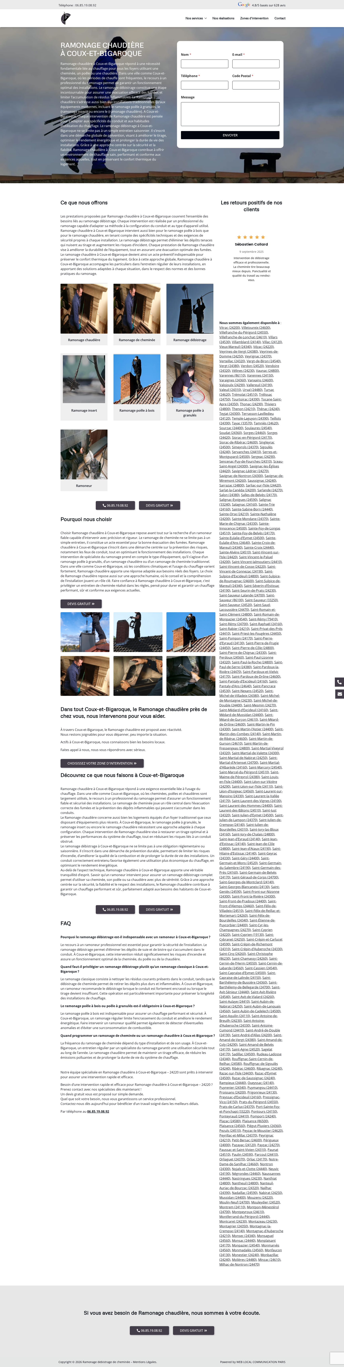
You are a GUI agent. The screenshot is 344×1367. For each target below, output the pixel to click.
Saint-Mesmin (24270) (260, 705)
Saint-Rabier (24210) (234, 629)
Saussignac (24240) (262, 480)
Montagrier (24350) (233, 1226)
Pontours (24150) (264, 1111)
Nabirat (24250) (270, 1193)
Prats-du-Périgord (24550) (258, 1102)
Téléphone (190, 76)
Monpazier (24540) (246, 1245)
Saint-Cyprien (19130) (248, 934)
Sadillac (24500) (243, 1054)
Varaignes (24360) (232, 380)
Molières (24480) (244, 1259)
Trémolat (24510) (244, 394)
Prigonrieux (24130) (262, 1092)
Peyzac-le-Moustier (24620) (262, 1130)
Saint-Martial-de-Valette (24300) (255, 753)
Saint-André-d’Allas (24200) (252, 1035)
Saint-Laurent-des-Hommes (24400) (246, 805)
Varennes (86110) (232, 375)
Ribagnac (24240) (269, 1068)
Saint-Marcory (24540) (265, 767)
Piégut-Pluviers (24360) (264, 1126)
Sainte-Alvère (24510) (235, 552)
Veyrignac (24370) (258, 356)
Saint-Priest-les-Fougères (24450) (256, 633)
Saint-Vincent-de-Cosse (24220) (242, 566)
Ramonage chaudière (84, 340)
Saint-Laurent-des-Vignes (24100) (256, 801)
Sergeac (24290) (263, 456)
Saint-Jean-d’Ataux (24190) (251, 848)
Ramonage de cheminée (137, 340)
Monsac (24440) (243, 1240)
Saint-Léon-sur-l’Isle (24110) (252, 786)
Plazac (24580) (230, 1121)
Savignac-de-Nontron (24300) (241, 476)
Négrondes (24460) (246, 1173)
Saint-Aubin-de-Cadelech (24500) (256, 1011)
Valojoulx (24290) (232, 385)
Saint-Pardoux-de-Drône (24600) (256, 676)
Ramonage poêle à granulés (190, 412)
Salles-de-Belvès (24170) (259, 495)
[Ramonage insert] (84, 379)
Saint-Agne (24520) (246, 1049)
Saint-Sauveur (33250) (261, 600)
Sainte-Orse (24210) (234, 514)
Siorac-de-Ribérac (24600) (238, 442)
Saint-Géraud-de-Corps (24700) (255, 877)
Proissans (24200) (232, 1092)
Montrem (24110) (232, 1207)
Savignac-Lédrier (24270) (250, 471)
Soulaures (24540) (258, 428)
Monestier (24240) (245, 1255)
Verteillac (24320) (232, 361)
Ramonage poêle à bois (136, 410)
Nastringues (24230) (247, 1178)
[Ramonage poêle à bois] (136, 379)
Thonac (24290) (251, 404)
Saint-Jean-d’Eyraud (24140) (239, 839)
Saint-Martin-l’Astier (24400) (252, 729)
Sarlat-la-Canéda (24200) (237, 490)
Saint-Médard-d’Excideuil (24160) (243, 710)
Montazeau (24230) (262, 1221)
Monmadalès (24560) (247, 1250)
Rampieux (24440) (232, 1083)
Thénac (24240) (268, 409)
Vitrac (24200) (229, 327)
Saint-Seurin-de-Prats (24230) (254, 590)
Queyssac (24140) (261, 1083)
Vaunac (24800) (267, 370)
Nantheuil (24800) (245, 1183)
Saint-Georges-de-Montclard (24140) (246, 882)
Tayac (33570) (242, 423)
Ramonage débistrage (189, 340)
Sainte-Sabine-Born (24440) (252, 509)
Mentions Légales (144, 1362)
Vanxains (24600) (260, 380)
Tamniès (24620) (266, 423)
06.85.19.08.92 (85, 5)
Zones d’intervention (254, 18)
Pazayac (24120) (244, 1145)
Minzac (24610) (269, 1259)
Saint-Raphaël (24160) (266, 624)
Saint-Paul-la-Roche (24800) (252, 662)
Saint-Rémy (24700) (233, 624)
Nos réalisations (223, 18)
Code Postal (242, 76)
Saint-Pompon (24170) (236, 638)
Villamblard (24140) (246, 342)
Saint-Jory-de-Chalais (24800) (253, 834)
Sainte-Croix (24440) (259, 547)
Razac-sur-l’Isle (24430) (236, 1073)
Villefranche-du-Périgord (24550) (243, 332)
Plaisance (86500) (255, 1121)
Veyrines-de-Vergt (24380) (238, 351)
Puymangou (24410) (262, 1087)
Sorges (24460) (254, 433)
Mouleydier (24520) (265, 1202)
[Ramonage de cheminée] (136, 309)
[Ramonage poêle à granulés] (189, 379)
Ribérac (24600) (243, 1068)
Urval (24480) (252, 390)
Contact (280, 18)
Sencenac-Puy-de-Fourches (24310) (245, 461)
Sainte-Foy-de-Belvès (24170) (253, 533)
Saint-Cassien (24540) (261, 968)
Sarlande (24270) (269, 490)
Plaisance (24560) (232, 1126)
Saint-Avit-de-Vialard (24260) (253, 997)
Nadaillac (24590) (244, 1193)
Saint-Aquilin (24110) (234, 1016)
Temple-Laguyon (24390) (250, 418)
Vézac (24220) (263, 347)
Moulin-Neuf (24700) (234, 1202)
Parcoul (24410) (266, 1154)
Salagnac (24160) (244, 504)
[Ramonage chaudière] (84, 309)
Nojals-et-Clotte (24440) (249, 1169)
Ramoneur (84, 486)
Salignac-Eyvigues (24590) (238, 499)
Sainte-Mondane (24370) (250, 519)
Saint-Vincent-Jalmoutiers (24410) (257, 562)
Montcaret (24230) (233, 1221)
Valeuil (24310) (230, 390)
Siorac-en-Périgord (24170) (252, 437)
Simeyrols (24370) (245, 447)
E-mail (238, 55)
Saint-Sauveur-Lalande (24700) (242, 595)
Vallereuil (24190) (259, 385)
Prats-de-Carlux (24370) (236, 1107)
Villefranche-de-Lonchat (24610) (243, 337)
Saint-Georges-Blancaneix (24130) (244, 887)
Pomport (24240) (263, 1116)
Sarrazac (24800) (231, 485)
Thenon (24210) (243, 409)
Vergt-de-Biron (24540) (263, 361)
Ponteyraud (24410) (234, 1116)
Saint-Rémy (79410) (263, 619)
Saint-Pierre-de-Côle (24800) (253, 648)
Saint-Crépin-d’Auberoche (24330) (257, 949)
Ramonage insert (84, 410)
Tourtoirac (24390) (246, 399)
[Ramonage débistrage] (189, 309)
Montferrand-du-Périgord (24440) (244, 1216)
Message (187, 97)
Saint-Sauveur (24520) (235, 605)
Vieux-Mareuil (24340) (235, 347)
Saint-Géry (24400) (245, 858)
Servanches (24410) (246, 452)
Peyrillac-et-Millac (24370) (238, 1135)
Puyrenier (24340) (232, 1087)
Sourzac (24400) (231, 428)
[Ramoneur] (84, 454)
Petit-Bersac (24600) (247, 1140)
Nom (186, 55)
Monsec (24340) (243, 1236)
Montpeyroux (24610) (248, 1212)
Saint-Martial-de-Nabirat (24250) (243, 758)
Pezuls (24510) (230, 1130)
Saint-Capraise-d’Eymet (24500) (242, 973)
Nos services (194, 18)
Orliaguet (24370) (232, 1159)
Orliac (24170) (257, 1159)
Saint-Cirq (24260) (232, 954)
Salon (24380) (229, 495)
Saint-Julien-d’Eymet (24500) (252, 815)
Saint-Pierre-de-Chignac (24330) (243, 652)
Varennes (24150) (260, 375)
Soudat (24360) (230, 433)
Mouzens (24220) (260, 1197)
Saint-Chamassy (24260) (250, 958)
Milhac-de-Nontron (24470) (239, 1264)
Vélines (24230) (243, 370)
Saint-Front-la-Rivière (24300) (253, 896)
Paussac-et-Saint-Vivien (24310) (242, 1150)
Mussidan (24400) (232, 1197)
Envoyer (230, 135)
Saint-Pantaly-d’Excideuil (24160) (243, 681)
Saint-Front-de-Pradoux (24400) (242, 901)
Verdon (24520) (252, 366)
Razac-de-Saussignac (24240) (253, 1078)
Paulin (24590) (242, 1154)
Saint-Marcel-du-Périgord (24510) (244, 772)
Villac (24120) (272, 342)
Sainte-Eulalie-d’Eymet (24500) (241, 538)
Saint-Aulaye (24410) (234, 1001)
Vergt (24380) (229, 366)
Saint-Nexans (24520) (247, 691)
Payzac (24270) (268, 1145)
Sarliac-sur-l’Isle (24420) (263, 485)
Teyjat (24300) (229, 413)
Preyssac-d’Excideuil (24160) (240, 1097)
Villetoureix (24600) (255, 327)
